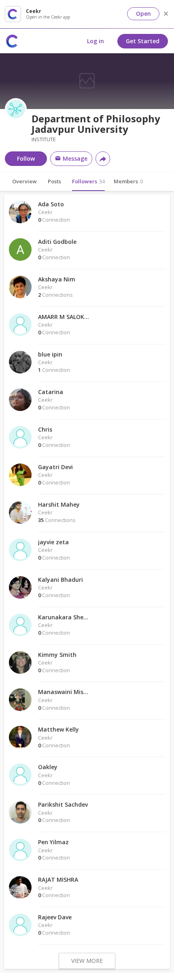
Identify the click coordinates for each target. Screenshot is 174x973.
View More (87, 961)
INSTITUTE (44, 139)
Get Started (142, 41)
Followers (88, 181)
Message (74, 158)
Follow (26, 158)
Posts (54, 181)
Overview (24, 181)
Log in (95, 41)
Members (128, 181)
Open (143, 13)
